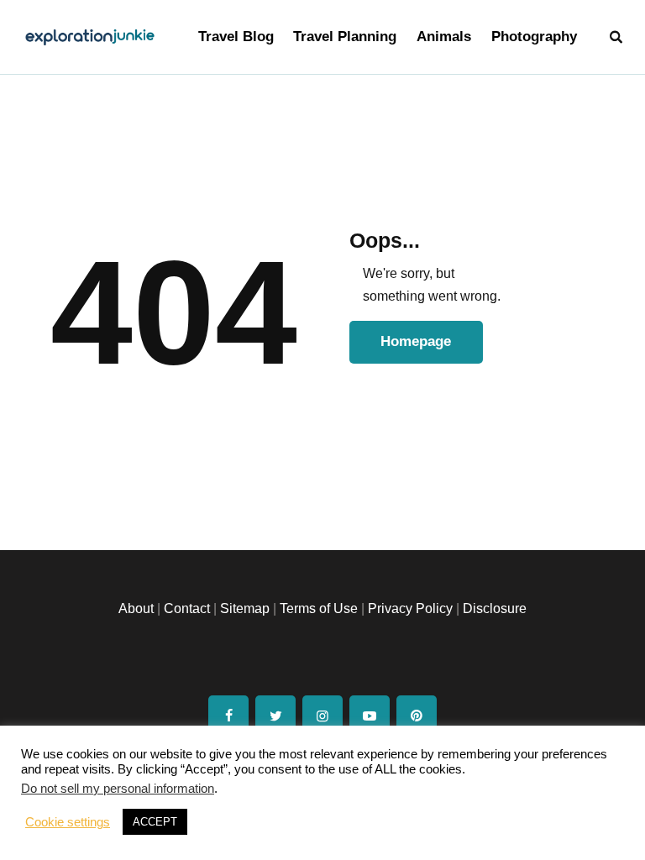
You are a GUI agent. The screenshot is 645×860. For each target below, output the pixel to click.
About (136, 608)
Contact (187, 608)
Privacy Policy (410, 608)
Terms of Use (319, 608)
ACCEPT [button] (155, 821)
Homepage (415, 341)
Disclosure (495, 608)
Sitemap (245, 608)
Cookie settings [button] (67, 822)
